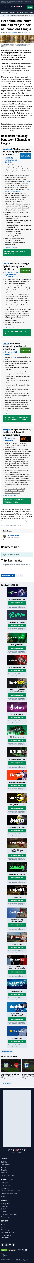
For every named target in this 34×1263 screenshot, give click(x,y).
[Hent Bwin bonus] (17, 820)
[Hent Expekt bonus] (17, 890)
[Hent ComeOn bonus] (17, 867)
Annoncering (5, 1230)
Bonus (14, 526)
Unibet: (6, 263)
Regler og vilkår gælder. (11, 495)
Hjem (3, 15)
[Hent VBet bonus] (17, 707)
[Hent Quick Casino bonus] (17, 592)
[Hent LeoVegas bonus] (17, 937)
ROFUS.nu (18, 1)
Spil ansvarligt (5, 1)
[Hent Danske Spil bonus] (17, 1031)
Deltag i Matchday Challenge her (15, 332)
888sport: (7, 429)
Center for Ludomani (7, 1175)
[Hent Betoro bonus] (17, 660)
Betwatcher (4, 1206)
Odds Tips (4, 1162)
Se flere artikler (6, 1084)
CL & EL (19, 526)
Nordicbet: (7, 149)
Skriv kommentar (8, 576)
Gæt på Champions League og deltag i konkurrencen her (16, 418)
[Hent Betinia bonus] (17, 615)
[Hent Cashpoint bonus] (17, 798)
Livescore (4, 1211)
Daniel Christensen (12, 32)
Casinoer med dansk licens (9, 1193)
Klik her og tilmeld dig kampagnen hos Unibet (11, 274)
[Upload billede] (21, 575)
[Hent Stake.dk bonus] (17, 730)
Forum (26, 12)
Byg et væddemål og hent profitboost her (14, 500)
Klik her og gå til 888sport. (10, 439)
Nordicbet (28, 181)
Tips (18, 12)
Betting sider (5, 1183)
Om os (3, 1227)
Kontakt (3, 1224)
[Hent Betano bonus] (17, 775)
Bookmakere (4, 12)
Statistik (3, 1209)
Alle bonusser (7, 1051)
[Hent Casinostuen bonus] (17, 843)
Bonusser (12, 12)
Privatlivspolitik (6, 1235)
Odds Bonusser (5, 1185)
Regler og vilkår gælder (11, 247)
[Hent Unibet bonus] (17, 752)
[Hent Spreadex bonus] (17, 960)
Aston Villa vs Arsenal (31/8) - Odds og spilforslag (10, 1075)
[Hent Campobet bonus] (17, 638)
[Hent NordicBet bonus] (17, 1007)
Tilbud (3, 1196)
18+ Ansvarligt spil (22, 1260)
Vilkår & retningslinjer (8, 1232)
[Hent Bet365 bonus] (17, 683)
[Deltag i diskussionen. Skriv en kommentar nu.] (17, 568)
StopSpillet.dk (8, 2)
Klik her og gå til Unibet (11, 353)
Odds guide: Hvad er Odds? (9, 1214)
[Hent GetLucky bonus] (17, 913)
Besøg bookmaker (17, 603)
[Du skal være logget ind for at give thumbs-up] (2, 525)
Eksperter (4, 1170)
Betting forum (5, 1203)
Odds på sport (5, 1164)
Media (31, 12)
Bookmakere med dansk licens (10, 1191)
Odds (21, 12)
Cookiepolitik (5, 1238)
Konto (30, 7)
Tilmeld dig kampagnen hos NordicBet (11, 160)
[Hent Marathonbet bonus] (17, 984)
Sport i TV (4, 1172)
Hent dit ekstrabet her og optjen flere (14, 252)
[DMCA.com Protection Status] (8, 1250)
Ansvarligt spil (5, 1217)
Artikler (7, 15)
